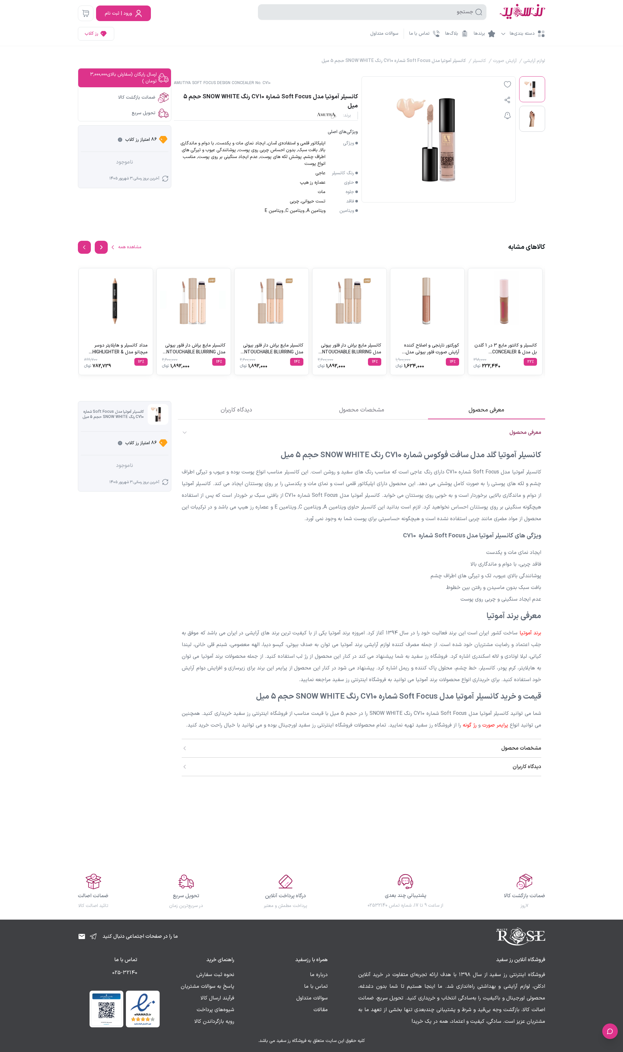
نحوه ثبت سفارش (215, 975)
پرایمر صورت (495, 725)
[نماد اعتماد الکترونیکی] (142, 1009)
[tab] (486, 410)
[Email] (82, 936)
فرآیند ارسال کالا (217, 998)
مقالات (320, 1010)
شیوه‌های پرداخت (215, 1010)
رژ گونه (470, 725)
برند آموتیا (530, 633)
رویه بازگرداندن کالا (214, 1021)
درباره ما (319, 975)
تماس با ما (316, 986)
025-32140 (124, 973)
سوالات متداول (384, 33)
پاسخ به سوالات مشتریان (207, 986)
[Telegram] (93, 936)
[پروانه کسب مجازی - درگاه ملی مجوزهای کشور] (106, 1009)
